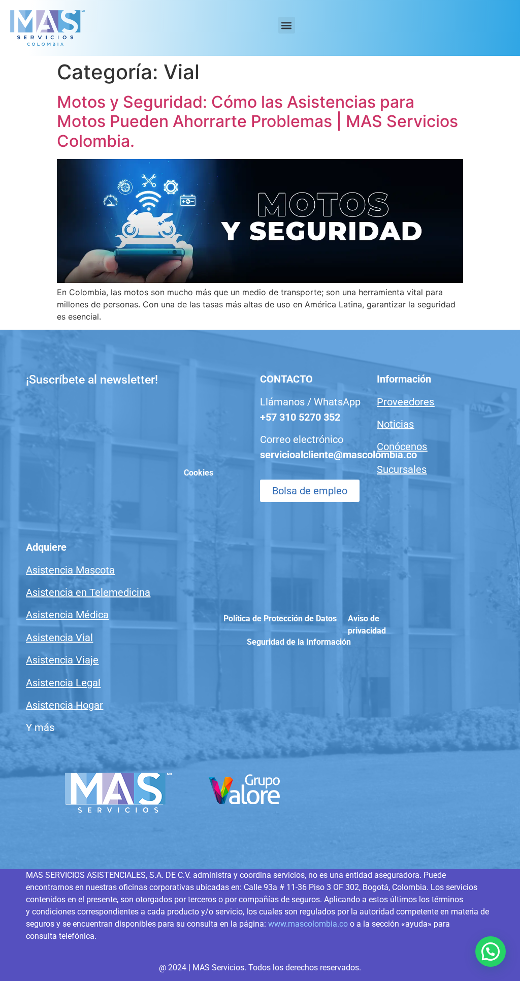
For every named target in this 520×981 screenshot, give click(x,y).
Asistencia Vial (59, 637)
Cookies (198, 473)
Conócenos (402, 446)
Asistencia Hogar (64, 705)
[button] (286, 25)
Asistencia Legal (63, 683)
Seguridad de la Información (299, 642)
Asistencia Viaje (62, 660)
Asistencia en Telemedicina (88, 592)
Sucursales (402, 469)
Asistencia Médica (67, 615)
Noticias (395, 424)
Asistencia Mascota (70, 570)
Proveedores (405, 402)
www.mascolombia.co (308, 924)
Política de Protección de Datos (280, 618)
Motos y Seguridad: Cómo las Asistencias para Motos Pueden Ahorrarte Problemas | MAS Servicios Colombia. (257, 121)
